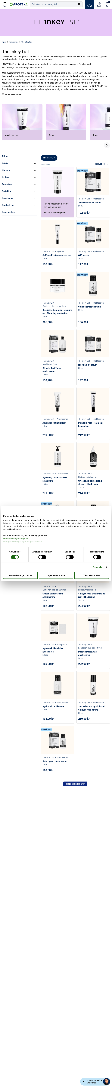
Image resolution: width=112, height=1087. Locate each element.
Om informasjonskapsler (15, 538)
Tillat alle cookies (91, 575)
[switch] (42, 557)
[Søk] (79, 4)
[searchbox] (53, 4)
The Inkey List (49, 158)
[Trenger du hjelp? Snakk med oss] (106, 1081)
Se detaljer (98, 567)
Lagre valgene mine (56, 575)
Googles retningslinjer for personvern (22, 541)
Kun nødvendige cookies (20, 575)
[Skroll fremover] (107, 145)
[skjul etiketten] (83, 1081)
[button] (19, 163)
